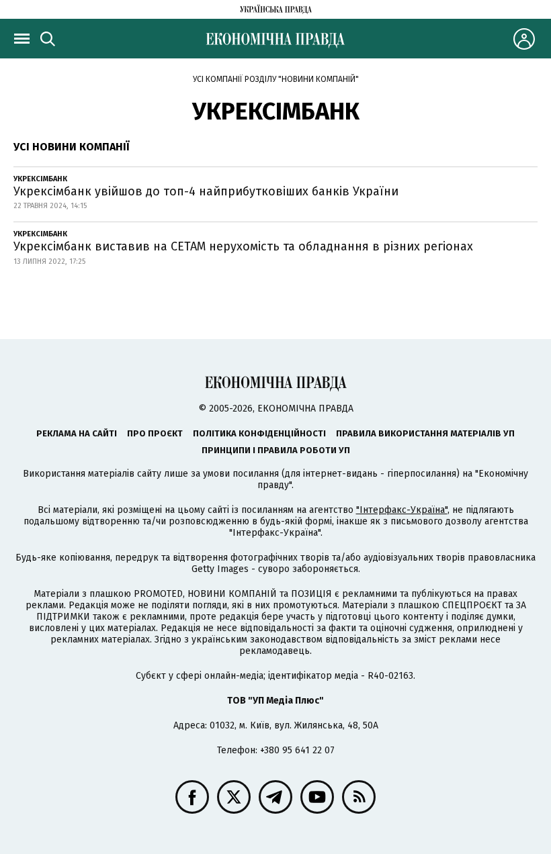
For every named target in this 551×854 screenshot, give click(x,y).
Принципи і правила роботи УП (276, 450)
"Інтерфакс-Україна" (402, 510)
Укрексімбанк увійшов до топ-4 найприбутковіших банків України (205, 191)
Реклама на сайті (76, 433)
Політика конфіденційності (259, 433)
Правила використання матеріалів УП (425, 433)
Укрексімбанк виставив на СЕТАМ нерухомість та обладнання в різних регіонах (243, 246)
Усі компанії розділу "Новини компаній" (276, 79)
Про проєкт (155, 433)
